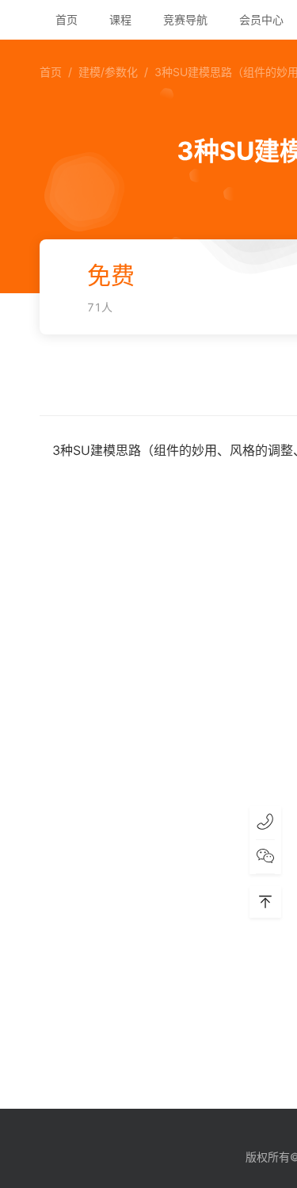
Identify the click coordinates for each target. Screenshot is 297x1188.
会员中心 (261, 19)
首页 (66, 19)
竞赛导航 (185, 19)
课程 (120, 19)
